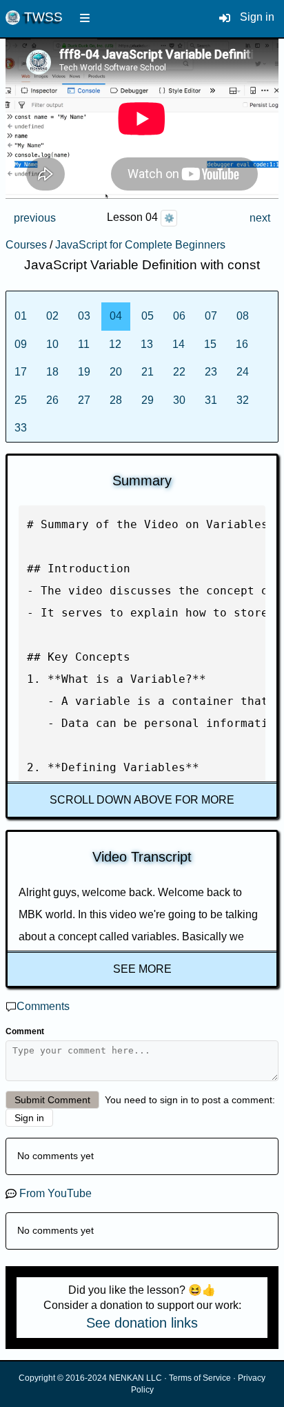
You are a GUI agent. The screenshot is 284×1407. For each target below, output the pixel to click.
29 (147, 400)
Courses (26, 245)
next (260, 218)
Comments (43, 1006)
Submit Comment (52, 1099)
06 (179, 316)
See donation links (142, 1322)
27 (84, 400)
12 (115, 344)
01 (20, 316)
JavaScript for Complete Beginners (140, 245)
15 (210, 344)
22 (179, 372)
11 (84, 344)
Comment (25, 1031)
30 (179, 400)
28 (116, 400)
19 (84, 372)
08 (242, 316)
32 (242, 400)
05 (147, 316)
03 (84, 316)
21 (147, 372)
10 (52, 344)
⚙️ (169, 218)
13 (147, 344)
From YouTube (55, 1193)
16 (242, 344)
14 (178, 344)
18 (52, 372)
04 (116, 316)
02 (52, 316)
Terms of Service (200, 1378)
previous (35, 218)
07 (211, 316)
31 (211, 400)
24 (242, 372)
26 (52, 400)
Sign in (257, 17)
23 (211, 372)
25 (20, 400)
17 (20, 372)
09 (20, 344)
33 (20, 428)
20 (116, 372)
